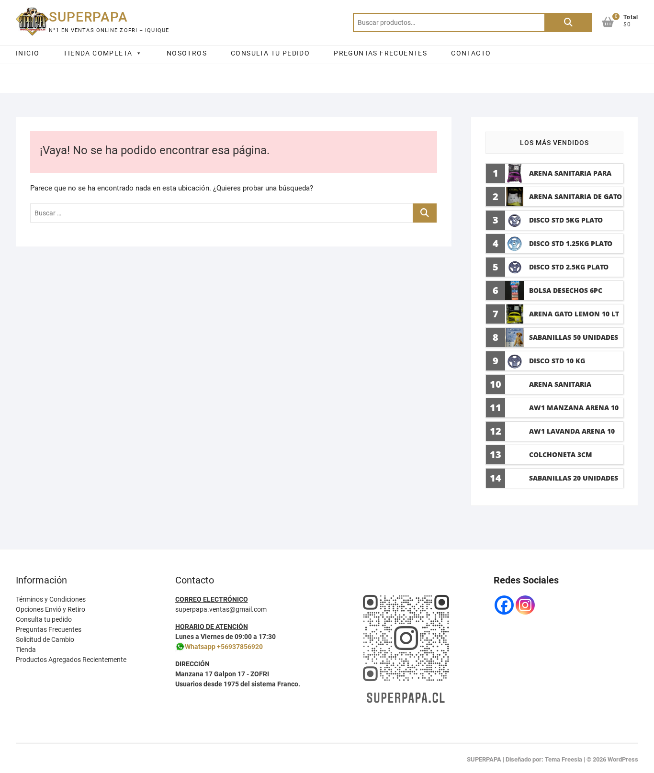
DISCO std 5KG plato (566, 219)
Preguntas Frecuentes (48, 629)
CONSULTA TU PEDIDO (270, 53)
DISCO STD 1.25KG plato (570, 243)
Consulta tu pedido (44, 619)
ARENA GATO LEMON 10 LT (574, 313)
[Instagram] (525, 605)
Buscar (568, 22)
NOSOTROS (187, 53)
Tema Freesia (563, 759)
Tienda (26, 649)
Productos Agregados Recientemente (71, 659)
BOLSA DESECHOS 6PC (565, 290)
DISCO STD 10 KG (557, 360)
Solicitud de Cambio (45, 639)
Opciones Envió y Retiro (50, 609)
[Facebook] (504, 605)
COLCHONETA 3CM (560, 454)
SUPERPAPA (88, 17)
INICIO (27, 53)
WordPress (623, 759)
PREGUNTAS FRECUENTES (380, 53)
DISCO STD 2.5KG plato (569, 266)
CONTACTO (471, 53)
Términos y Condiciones (51, 599)
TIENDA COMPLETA (97, 53)
